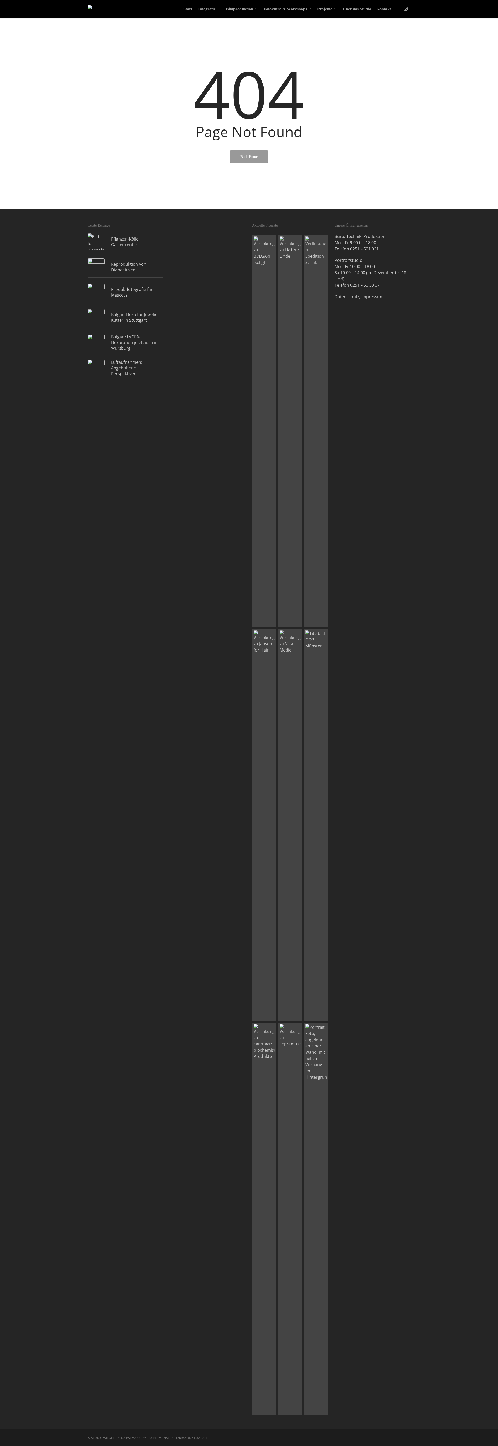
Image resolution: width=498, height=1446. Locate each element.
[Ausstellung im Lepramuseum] (290, 1219)
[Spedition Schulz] (316, 431)
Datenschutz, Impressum (359, 296)
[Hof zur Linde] (290, 431)
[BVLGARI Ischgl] (264, 431)
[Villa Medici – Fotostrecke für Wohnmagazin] (290, 825)
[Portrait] (316, 1219)
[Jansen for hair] (264, 825)
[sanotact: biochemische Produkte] (264, 1219)
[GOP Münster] (316, 825)
